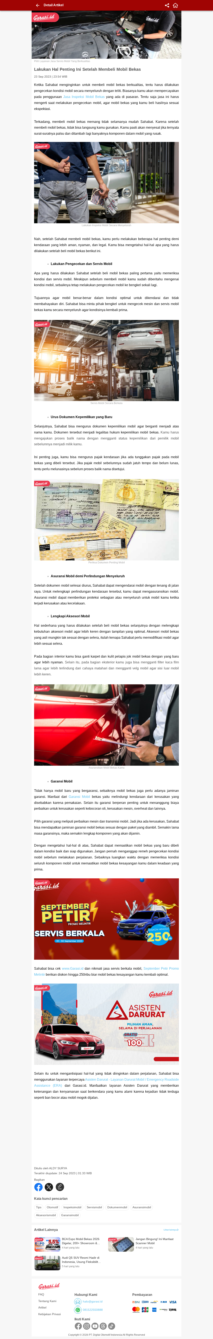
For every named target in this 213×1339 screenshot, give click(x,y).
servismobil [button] (94, 1207)
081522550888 (93, 1309)
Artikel (42, 1307)
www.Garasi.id (72, 968)
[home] (175, 5)
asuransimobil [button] (142, 1207)
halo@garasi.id (93, 1301)
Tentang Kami (47, 1301)
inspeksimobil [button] (72, 1207)
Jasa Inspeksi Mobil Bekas (83, 97)
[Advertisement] (107, 1137)
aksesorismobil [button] (46, 1215)
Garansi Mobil (79, 796)
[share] (167, 5)
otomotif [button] (52, 1207)
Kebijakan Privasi (49, 1314)
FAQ (41, 1294)
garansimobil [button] (70, 1215)
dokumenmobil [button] (117, 1207)
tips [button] (38, 1207)
